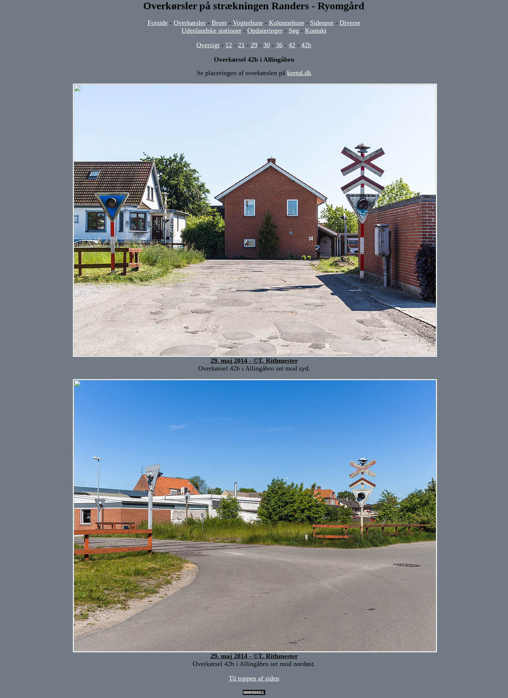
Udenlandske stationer (211, 30)
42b (306, 45)
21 (241, 45)
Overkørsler (190, 22)
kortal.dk (299, 73)
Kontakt (316, 30)
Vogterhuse (248, 22)
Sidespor (322, 22)
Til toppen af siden (254, 678)
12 (228, 45)
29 (254, 45)
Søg (294, 30)
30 (266, 45)
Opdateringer (265, 30)
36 (279, 45)
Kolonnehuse (286, 22)
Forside (158, 22)
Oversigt (207, 45)
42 (292, 45)
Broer (219, 22)
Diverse (350, 22)
